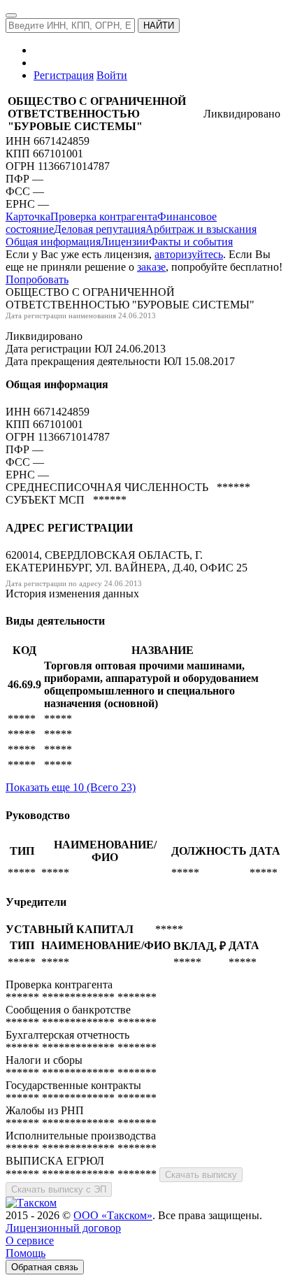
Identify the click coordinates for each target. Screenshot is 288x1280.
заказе (151, 267)
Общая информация (53, 242)
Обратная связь (44, 1267)
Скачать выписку (201, 1174)
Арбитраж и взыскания (201, 229)
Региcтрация (64, 75)
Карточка (28, 216)
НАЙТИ (158, 25)
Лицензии (125, 242)
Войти (111, 75)
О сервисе (30, 1240)
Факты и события (191, 242)
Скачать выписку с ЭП (58, 1189)
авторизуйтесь (188, 254)
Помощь (25, 1253)
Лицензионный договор (63, 1228)
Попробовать (37, 279)
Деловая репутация (99, 229)
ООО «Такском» (112, 1215)
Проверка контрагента (103, 216)
